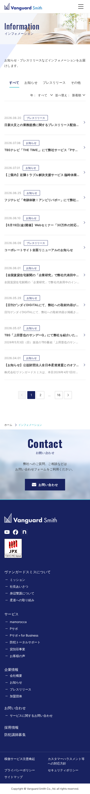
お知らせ (31, 83)
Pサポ (14, 628)
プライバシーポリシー (19, 770)
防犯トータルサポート (25, 642)
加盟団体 (16, 696)
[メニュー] (81, 6)
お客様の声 (17, 656)
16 (59, 395)
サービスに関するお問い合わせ (31, 715)
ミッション (17, 580)
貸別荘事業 (17, 649)
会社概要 (16, 675)
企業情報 (11, 669)
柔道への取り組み (22, 600)
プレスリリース (54, 83)
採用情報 (11, 727)
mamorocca (18, 622)
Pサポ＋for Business (24, 635)
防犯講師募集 (15, 734)
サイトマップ (13, 777)
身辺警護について (22, 593)
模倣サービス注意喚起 (19, 759)
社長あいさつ (19, 586)
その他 (76, 83)
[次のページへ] (68, 395)
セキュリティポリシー (63, 770)
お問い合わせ (48, 485)
